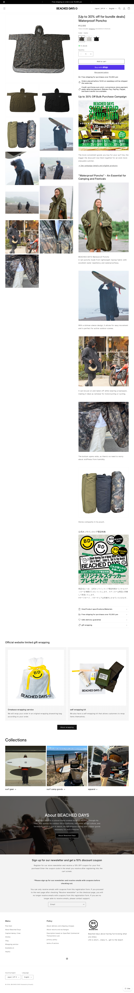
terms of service (53, 943)
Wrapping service (11, 944)
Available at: (9, 948)
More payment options (101, 72)
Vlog (6, 940)
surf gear (9, 789)
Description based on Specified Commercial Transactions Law (63, 934)
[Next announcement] (91, 2)
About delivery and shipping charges (60, 926)
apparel (91, 789)
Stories (7, 937)
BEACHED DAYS (15, 984)
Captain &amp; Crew (13, 933)
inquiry (7, 951)
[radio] (81, 38)
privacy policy (52, 939)
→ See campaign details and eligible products (97, 166)
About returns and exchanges (58, 929)
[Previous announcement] (42, 2)
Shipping (92, 29)
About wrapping (67, 727)
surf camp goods (55, 789)
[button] (4, 8)
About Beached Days (67, 835)
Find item (8, 926)
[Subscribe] (83, 904)
